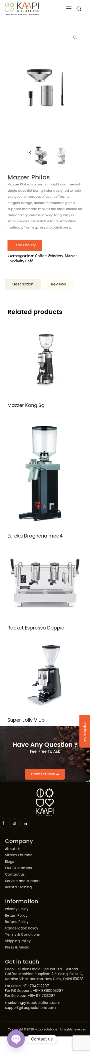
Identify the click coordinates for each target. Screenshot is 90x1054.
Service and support (22, 881)
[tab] (23, 284)
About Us (12, 849)
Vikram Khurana (18, 855)
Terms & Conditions (22, 934)
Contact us (15, 874)
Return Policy (16, 915)
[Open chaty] (16, 1039)
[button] (68, 9)
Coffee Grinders (49, 256)
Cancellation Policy (21, 928)
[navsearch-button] (79, 9)
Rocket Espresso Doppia (36, 628)
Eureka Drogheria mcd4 (35, 536)
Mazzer (71, 256)
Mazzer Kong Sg (26, 405)
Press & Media (17, 947)
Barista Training (18, 887)
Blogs (9, 861)
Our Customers (18, 868)
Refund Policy (16, 921)
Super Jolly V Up (26, 720)
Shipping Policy (18, 941)
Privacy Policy (16, 909)
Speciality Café (20, 261)
